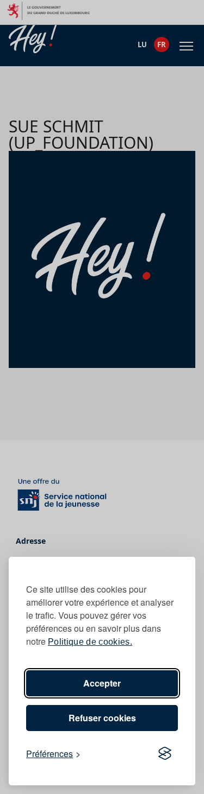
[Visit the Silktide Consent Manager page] (165, 754)
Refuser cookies (102, 718)
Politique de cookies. (90, 641)
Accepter (102, 683)
